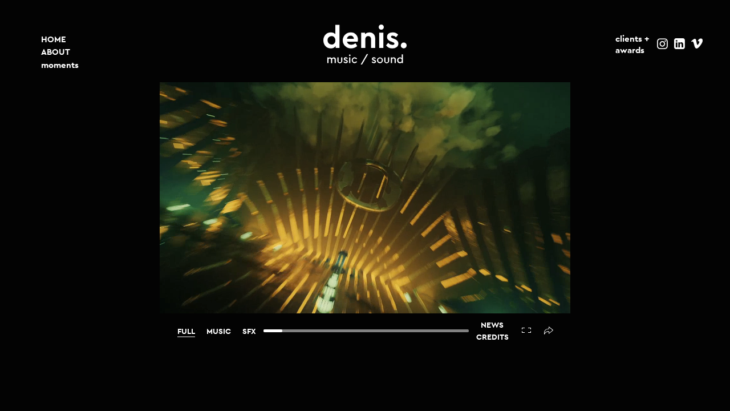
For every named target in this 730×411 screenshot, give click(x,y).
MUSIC (218, 331)
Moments (60, 64)
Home (53, 39)
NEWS (492, 325)
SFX (249, 331)
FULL (186, 331)
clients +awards (632, 44)
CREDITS (492, 337)
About (55, 51)
